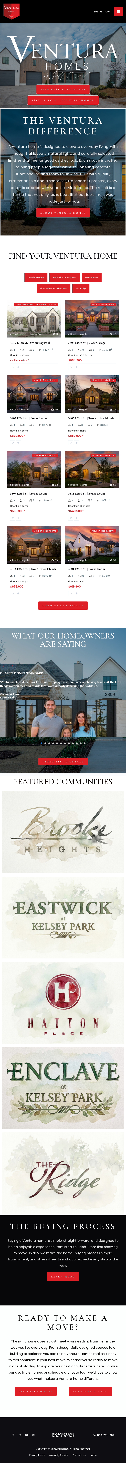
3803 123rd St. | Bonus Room (28, 418)
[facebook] (13, 1435)
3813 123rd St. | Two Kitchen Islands (33, 569)
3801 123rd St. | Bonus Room (86, 569)
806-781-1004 (102, 11)
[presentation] (4, 666)
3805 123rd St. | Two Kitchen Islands (91, 418)
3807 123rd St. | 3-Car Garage (86, 343)
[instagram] (33, 1435)
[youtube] (26, 1435)
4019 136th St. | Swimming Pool (30, 343)
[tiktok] (20, 1435)
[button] (41, 743)
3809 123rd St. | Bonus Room (28, 493)
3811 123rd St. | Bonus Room (86, 493)
